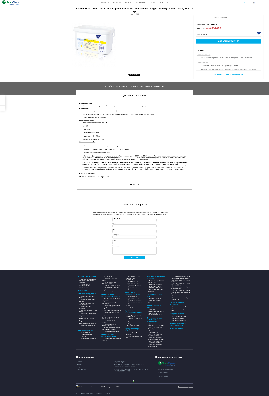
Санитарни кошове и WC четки (88, 310)
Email (114, 240)
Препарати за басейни (111, 331)
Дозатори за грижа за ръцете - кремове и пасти (87, 322)
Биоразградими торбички (180, 307)
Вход (78, 367)
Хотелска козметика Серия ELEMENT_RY (180, 298)
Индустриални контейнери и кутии (132, 297)
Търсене (80, 372)
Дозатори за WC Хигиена (85, 307)
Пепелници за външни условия (134, 304)
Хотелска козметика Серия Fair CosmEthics (180, 284)
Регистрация (81, 369)
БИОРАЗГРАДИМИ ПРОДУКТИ (177, 303)
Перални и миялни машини (109, 321)
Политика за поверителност (124, 367)
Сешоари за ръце (155, 299)
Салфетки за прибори (179, 320)
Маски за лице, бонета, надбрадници (156, 281)
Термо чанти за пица (134, 322)
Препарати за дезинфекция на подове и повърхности (110, 317)
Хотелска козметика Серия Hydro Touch (155, 331)
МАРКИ (128, 2)
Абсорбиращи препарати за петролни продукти (111, 328)
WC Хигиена (108, 276)
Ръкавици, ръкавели (155, 284)
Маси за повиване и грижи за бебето (178, 324)
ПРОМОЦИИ (82, 290)
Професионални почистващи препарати (110, 295)
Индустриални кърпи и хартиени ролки (110, 282)
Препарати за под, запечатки (109, 302)
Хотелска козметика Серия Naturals (155, 345)
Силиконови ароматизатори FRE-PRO (156, 314)
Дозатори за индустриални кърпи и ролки (86, 318)
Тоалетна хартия (86, 334)
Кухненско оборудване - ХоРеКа (133, 311)
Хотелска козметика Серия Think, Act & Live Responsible (180, 277)
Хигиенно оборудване (87, 293)
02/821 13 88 (163, 376)
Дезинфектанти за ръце (88, 338)
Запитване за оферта (152, 86)
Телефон (115, 235)
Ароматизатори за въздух (154, 306)
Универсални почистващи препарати (111, 299)
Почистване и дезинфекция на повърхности (84, 285)
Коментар (116, 246)
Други (129, 289)
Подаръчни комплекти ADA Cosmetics (180, 293)
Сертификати (140, 2)
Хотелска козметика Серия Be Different (155, 342)
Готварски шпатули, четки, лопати (133, 315)
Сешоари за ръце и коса (154, 295)
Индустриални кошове (135, 300)
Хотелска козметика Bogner (181, 290)
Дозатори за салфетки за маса (87, 326)
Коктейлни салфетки (179, 316)
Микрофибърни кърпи (135, 285)
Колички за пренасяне (135, 302)
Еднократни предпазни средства (156, 277)
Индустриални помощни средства (132, 293)
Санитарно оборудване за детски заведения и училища (87, 280)
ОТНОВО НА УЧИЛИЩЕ (87, 276)
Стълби (130, 307)
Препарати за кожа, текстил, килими (109, 325)
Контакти (164, 2)
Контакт (79, 362)
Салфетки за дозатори (111, 291)
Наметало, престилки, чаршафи (156, 290)
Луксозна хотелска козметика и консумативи (154, 319)
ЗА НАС (153, 2)
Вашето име (116, 218)
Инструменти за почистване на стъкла (133, 282)
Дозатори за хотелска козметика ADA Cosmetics (156, 324)
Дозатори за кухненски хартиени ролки (87, 314)
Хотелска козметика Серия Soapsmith (180, 280)
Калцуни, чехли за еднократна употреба (155, 287)
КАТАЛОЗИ (117, 2)
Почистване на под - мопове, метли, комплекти (133, 278)
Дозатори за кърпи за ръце (87, 297)
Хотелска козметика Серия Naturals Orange (180, 287)
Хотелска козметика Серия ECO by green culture (156, 338)
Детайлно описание (116, 86)
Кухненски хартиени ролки (109, 279)
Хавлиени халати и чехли (180, 296)
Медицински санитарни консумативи (110, 288)
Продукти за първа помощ (132, 329)
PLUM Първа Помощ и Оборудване (134, 337)
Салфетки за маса (177, 314)
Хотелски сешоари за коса (155, 301)
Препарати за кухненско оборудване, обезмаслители (111, 309)
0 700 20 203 (163, 373)
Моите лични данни (185, 387)
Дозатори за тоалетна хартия (87, 300)
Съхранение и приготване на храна (133, 324)
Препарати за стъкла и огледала (110, 313)
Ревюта (134, 86)
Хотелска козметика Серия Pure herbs (155, 335)
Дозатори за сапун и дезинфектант (86, 303)
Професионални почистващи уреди (108, 335)
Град (114, 229)
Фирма (114, 223)
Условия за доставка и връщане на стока (129, 364)
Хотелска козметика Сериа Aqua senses (155, 328)
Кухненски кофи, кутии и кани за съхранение (134, 319)
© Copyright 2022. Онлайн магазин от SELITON (93, 393)
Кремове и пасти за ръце (112, 285)
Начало (79, 364)
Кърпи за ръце (85, 332)
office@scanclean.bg (165, 369)
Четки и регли (132, 287)
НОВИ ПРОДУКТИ (176, 328)
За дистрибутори (120, 362)
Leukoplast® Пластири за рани (134, 333)
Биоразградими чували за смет (180, 309)
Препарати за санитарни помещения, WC (111, 306)
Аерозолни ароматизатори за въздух (156, 310)
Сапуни (83, 336)
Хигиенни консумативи (87, 330)
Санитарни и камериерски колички (111, 339)
